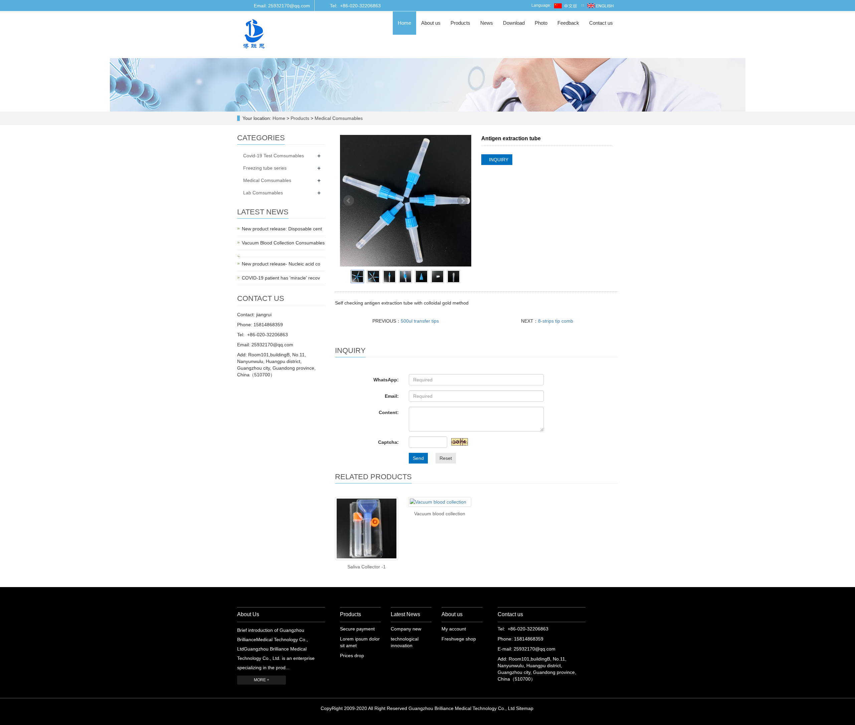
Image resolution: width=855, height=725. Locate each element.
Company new (406, 628)
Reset (446, 458)
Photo (541, 23)
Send (418, 458)
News (486, 23)
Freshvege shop (459, 639)
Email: (392, 396)
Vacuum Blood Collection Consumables (283, 242)
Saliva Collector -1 (366, 566)
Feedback (568, 23)
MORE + (261, 680)
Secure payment (357, 628)
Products (460, 23)
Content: (389, 412)
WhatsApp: (386, 379)
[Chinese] (566, 5)
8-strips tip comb (555, 321)
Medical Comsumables (338, 118)
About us (431, 23)
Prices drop (352, 655)
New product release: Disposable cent (282, 228)
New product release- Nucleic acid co (281, 263)
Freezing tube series (265, 168)
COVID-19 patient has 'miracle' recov (281, 278)
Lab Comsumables (263, 192)
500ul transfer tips (420, 321)
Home (404, 23)
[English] (600, 5)
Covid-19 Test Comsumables (273, 155)
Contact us (601, 23)
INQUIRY (498, 159)
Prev (348, 200)
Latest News (405, 614)
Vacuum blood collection (439, 513)
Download (514, 23)
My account (454, 628)
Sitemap (524, 708)
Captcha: (388, 442)
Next (462, 200)
